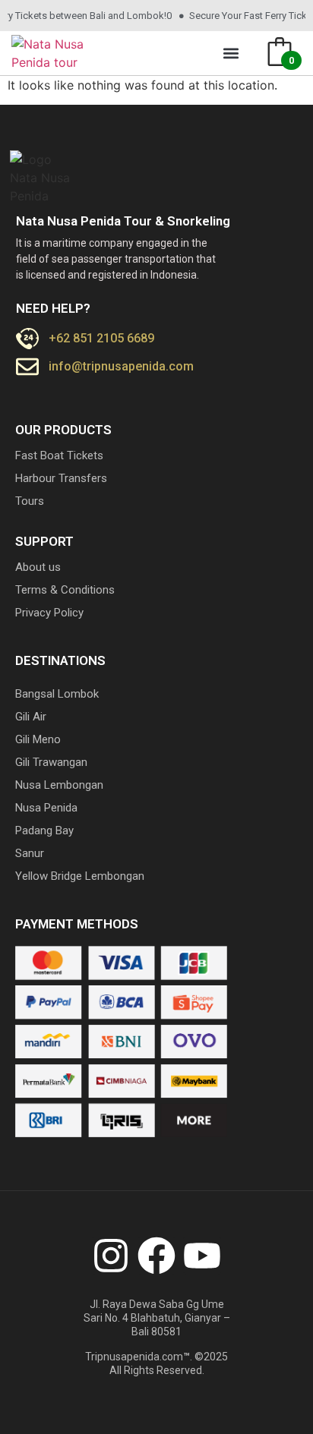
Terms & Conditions (65, 590)
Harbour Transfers (61, 478)
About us (38, 567)
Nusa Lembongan (59, 785)
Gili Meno (38, 739)
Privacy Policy (49, 612)
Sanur (29, 853)
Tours (29, 501)
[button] (231, 53)
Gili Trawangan (51, 762)
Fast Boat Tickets (59, 455)
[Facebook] (156, 1256)
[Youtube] (202, 1256)
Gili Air (30, 716)
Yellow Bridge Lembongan (79, 876)
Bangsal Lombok (57, 694)
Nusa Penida (46, 808)
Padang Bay (44, 830)
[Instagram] (111, 1256)
